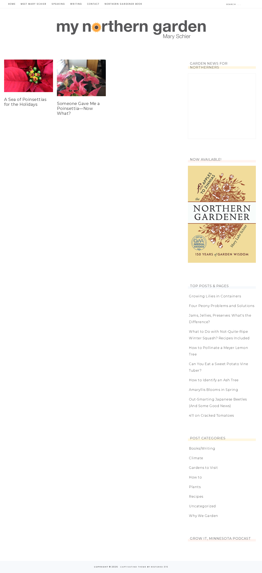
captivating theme (133, 567)
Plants (195, 487)
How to (195, 477)
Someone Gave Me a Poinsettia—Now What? (78, 108)
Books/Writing (202, 448)
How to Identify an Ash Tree (214, 380)
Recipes (196, 497)
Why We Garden (203, 516)
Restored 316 (159, 567)
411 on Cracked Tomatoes (211, 415)
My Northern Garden (131, 29)
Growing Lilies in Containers (215, 296)
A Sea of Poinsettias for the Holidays (25, 102)
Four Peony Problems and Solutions (221, 306)
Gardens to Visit (203, 468)
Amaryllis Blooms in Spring (213, 390)
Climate (196, 458)
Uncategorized (202, 506)
